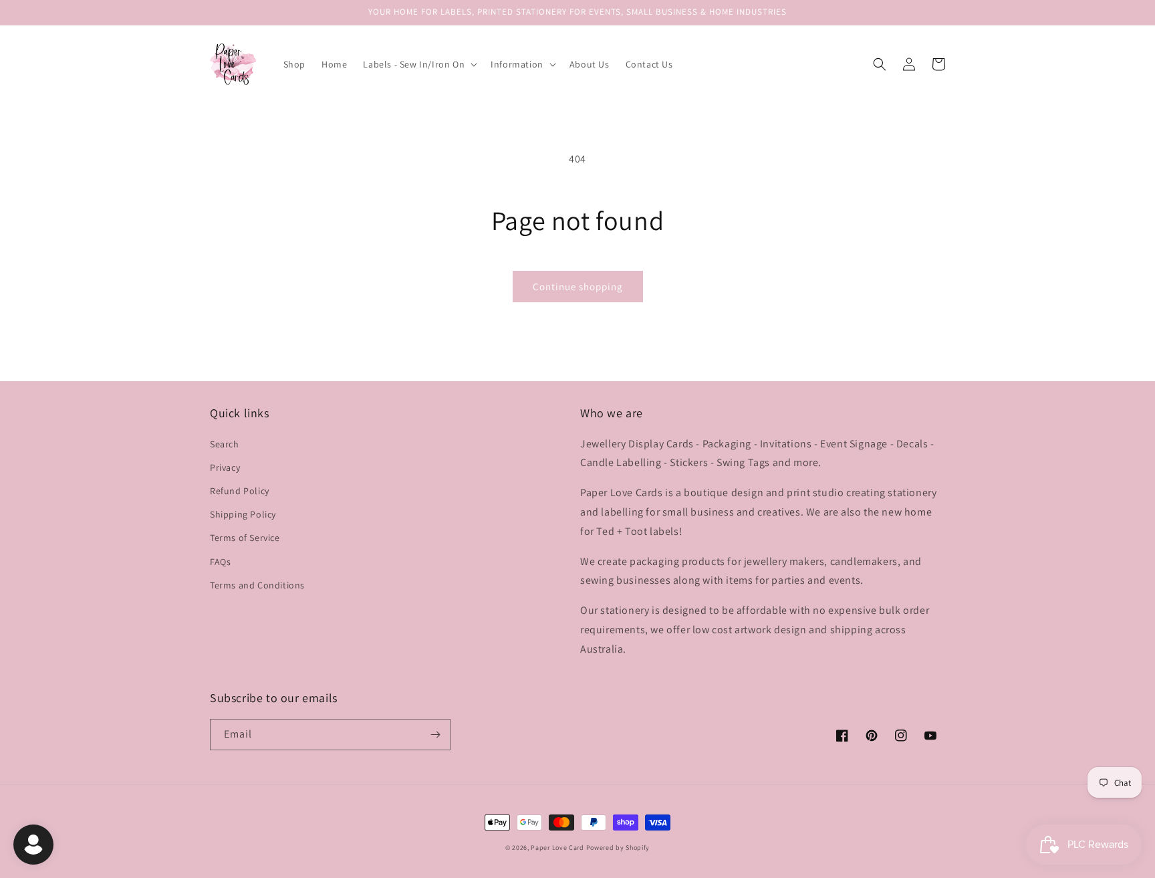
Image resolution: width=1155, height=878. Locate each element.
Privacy (225, 467)
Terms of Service (245, 538)
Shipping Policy (243, 514)
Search (224, 444)
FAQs (220, 562)
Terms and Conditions (257, 585)
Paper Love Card (557, 847)
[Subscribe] (435, 734)
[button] (419, 64)
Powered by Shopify (618, 847)
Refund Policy (239, 491)
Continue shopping (578, 286)
